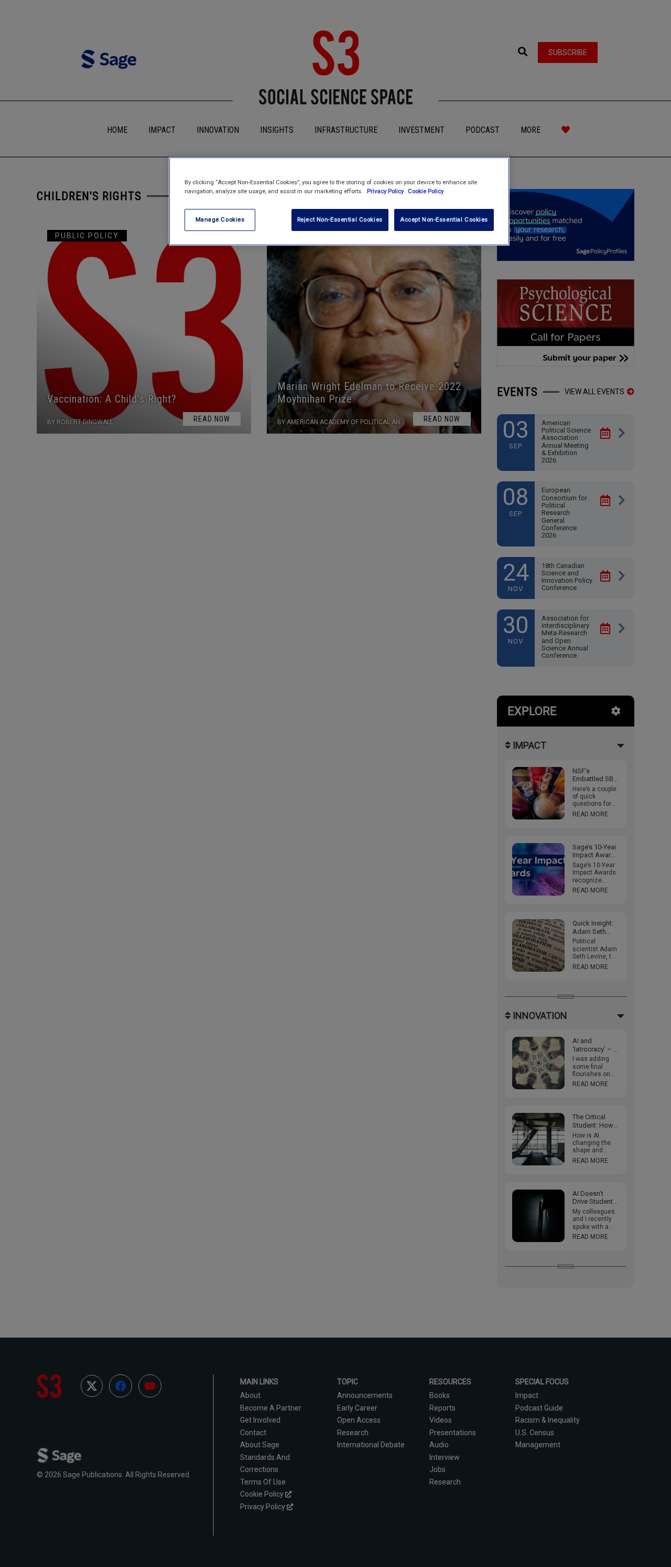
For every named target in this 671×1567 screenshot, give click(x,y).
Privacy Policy (386, 191)
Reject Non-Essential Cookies (340, 219)
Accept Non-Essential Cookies (444, 219)
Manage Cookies (220, 219)
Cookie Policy (425, 191)
